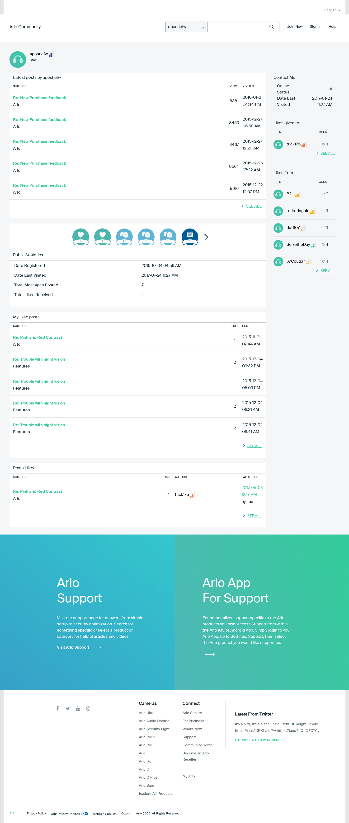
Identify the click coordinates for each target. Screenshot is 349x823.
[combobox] (243, 27)
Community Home (197, 745)
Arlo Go (145, 761)
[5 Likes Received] (80, 236)
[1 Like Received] (102, 236)
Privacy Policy (36, 813)
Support (189, 737)
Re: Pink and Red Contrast (37, 338)
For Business (193, 721)
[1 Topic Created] (189, 236)
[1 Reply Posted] (168, 236)
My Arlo (10, 3)
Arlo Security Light (154, 729)
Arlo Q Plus (148, 777)
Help (332, 26)
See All (254, 207)
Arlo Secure (192, 713)
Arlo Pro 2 (147, 737)
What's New (192, 729)
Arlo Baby (147, 785)
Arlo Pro (145, 745)
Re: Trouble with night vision (39, 360)
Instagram (88, 708)
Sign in (315, 26)
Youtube (78, 708)
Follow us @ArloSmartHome (257, 740)
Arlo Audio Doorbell (155, 721)
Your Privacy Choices (65, 814)
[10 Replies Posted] (124, 236)
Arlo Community (25, 27)
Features (21, 366)
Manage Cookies (105, 814)
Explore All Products (156, 793)
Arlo (16, 105)
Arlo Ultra (146, 713)
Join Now (295, 26)
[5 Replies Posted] (146, 236)
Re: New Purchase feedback (39, 98)
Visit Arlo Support (73, 648)
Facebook (58, 708)
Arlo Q (144, 769)
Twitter (68, 708)
